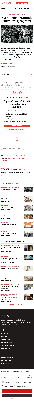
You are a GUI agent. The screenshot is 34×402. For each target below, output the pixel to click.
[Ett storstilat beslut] (17, 208)
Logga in (24, 97)
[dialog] (17, 385)
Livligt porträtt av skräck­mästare (19, 156)
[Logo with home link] (17, 316)
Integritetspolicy (8, 342)
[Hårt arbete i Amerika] (17, 233)
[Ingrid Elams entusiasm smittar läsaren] (17, 248)
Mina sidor (5, 363)
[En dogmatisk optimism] (17, 278)
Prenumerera (22, 3)
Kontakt (4, 336)
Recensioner (28, 8)
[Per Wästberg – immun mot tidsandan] (17, 287)
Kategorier (5, 348)
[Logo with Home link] (6, 3)
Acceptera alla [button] (17, 391)
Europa (20, 148)
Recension (11, 14)
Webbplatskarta (7, 345)
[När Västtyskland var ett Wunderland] (17, 258)
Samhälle (4, 8)
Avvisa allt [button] (17, 395)
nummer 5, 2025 (22, 169)
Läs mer (3, 379)
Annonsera (5, 339)
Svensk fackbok (21, 14)
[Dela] (32, 74)
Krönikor (13, 8)
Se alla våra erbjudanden (16, 129)
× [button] (32, 370)
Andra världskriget (8, 148)
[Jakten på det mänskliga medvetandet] (17, 297)
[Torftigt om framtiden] (17, 225)
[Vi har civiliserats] (17, 199)
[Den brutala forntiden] (17, 216)
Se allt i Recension (16, 304)
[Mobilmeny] (31, 3)
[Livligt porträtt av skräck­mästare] (17, 269)
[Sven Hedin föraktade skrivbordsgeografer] (17, 190)
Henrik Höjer (6, 64)
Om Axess (4, 333)
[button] (17, 399)
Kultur (20, 8)
